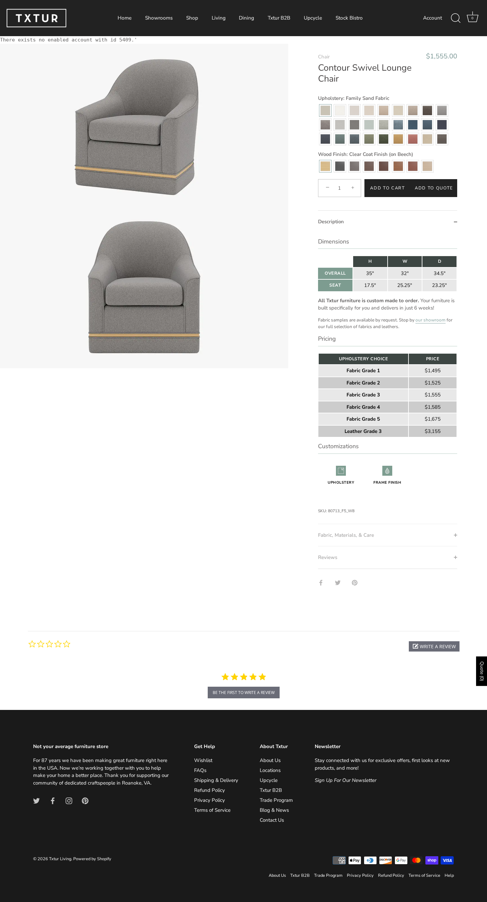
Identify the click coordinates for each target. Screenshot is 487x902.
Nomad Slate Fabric (354, 125)
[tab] (387, 378)
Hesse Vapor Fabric (398, 125)
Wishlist (203, 760)
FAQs (200, 770)
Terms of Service (212, 810)
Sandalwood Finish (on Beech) (427, 166)
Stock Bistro (349, 18)
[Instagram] (69, 800)
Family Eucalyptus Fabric (340, 139)
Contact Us (272, 820)
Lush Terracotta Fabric (413, 139)
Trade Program (276, 800)
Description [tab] (331, 221)
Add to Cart (387, 188)
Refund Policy (209, 790)
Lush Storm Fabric (413, 125)
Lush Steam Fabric (354, 110)
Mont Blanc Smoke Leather (427, 139)
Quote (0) (482, 671)
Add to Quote (434, 188)
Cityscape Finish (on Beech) (354, 166)
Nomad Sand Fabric (398, 110)
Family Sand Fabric (325, 110)
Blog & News (274, 810)
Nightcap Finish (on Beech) (384, 166)
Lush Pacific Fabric (354, 139)
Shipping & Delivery (216, 780)
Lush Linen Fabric (325, 125)
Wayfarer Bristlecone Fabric (369, 139)
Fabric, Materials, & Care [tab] (346, 535)
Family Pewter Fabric (442, 110)
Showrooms (159, 18)
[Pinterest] (85, 800)
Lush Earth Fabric (427, 110)
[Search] (455, 18)
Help (449, 875)
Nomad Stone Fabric (340, 125)
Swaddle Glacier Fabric (369, 125)
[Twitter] (36, 800)
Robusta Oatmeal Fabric (384, 110)
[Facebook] (52, 800)
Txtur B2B (279, 18)
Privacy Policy (209, 800)
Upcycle (313, 18)
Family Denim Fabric (427, 125)
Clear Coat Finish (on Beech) (325, 166)
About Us (270, 760)
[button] (434, 646)
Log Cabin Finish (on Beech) (398, 166)
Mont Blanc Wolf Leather (442, 139)
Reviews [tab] (327, 557)
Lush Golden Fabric (398, 139)
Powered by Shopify (92, 859)
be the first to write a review (244, 692)
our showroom (430, 320)
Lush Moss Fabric (384, 139)
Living (219, 18)
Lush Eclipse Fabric (442, 125)
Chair (324, 56)
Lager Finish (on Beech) (413, 166)
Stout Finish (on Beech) (369, 166)
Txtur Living (60, 859)
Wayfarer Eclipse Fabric (325, 139)
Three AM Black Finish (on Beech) (340, 166)
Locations (270, 770)
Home (125, 18)
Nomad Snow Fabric (340, 110)
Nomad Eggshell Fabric (369, 110)
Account (432, 18)
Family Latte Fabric (413, 110)
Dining (246, 18)
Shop (192, 18)
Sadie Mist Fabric (384, 125)
